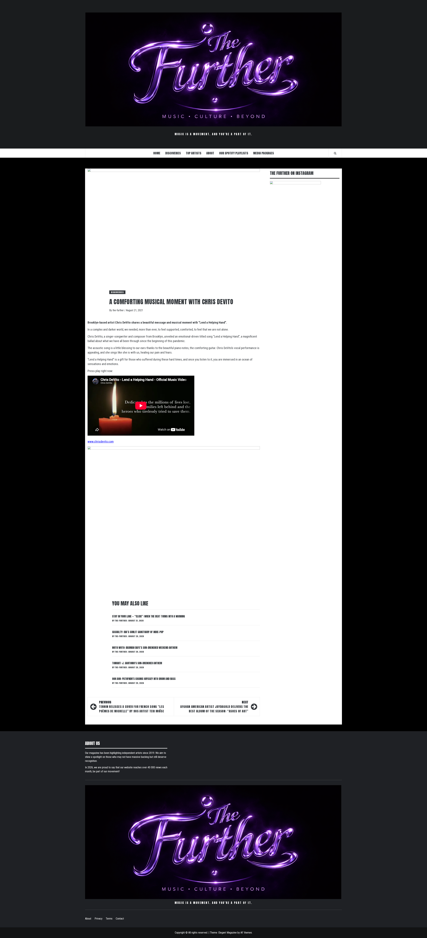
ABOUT (210, 153)
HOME (156, 153)
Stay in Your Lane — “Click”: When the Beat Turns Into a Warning (148, 616)
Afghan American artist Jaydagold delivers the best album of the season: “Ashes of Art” (214, 706)
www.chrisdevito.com (101, 441)
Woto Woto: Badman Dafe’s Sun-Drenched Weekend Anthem (144, 648)
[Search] (335, 153)
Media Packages (263, 153)
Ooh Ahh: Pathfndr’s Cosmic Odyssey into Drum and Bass (143, 679)
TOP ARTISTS (193, 153)
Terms (109, 918)
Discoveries (117, 292)
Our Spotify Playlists (233, 153)
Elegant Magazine (227, 932)
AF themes (246, 932)
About (88, 918)
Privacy (98, 918)
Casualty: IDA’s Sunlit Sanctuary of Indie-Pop (137, 632)
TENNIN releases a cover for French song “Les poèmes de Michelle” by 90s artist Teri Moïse (131, 706)
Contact (120, 918)
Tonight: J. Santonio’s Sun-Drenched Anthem (137, 663)
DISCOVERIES (173, 153)
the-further (118, 310)
